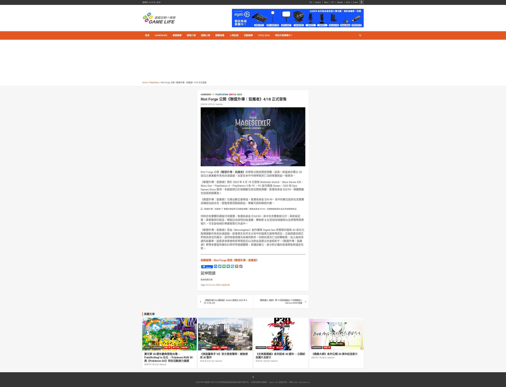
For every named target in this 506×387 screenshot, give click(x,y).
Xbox (326, 2)
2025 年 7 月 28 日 (318, 358)
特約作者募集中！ (284, 35)
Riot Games (210, 285)
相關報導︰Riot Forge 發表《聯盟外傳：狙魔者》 (230, 260)
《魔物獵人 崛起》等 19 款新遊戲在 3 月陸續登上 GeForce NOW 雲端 (280, 301)
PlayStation (222, 94)
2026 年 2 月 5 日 (207, 361)
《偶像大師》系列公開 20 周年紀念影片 (334, 354)
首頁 (147, 35)
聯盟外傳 (226, 285)
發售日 (219, 285)
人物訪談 (234, 35)
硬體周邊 (219, 35)
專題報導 (177, 35)
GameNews (161, 35)
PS (311, 2)
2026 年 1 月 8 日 (262, 361)
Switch (318, 2)
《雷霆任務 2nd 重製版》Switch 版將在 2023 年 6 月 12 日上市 (225, 301)
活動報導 (248, 35)
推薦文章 (167, 347)
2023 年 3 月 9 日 (208, 104)
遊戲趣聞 (224, 347)
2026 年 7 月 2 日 (151, 364)
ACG (348, 2)
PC (333, 2)
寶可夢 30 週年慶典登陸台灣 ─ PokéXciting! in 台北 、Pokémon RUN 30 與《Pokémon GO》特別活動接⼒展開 (168, 357)
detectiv (219, 104)
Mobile (340, 2)
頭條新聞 (184, 347)
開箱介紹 (191, 35)
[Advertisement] (253, 61)
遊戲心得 (205, 35)
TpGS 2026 (264, 35)
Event (355, 2)
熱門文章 (176, 347)
